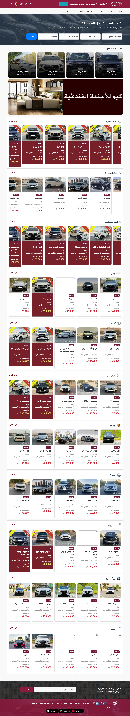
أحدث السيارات (111, 173)
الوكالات (117, 11)
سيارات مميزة (112, 121)
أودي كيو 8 (92, 146)
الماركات (98, 11)
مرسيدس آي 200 (113, 400)
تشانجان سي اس (23, 198)
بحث (30, 36)
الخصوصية (54, 703)
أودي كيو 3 (115, 298)
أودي (113, 273)
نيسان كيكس (114, 198)
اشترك (25, 689)
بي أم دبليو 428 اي (67, 603)
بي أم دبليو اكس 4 (44, 603)
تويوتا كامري (46, 198)
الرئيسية (102, 4)
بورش (113, 425)
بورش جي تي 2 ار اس (111, 450)
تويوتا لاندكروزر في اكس (42, 348)
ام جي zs (71, 198)
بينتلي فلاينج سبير (22, 654)
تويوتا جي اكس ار (112, 146)
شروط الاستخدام (66, 703)
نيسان (113, 475)
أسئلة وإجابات (43, 703)
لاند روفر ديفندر (23, 551)
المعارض (108, 11)
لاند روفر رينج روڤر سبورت (90, 553)
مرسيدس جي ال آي (90, 400)
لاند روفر (112, 525)
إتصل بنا (65, 11)
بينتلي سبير (47, 654)
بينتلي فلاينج (92, 654)
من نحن (77, 703)
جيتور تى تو (70, 146)
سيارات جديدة (91, 4)
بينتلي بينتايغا (69, 654)
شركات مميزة (77, 11)
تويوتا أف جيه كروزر (112, 348)
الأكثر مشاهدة (111, 222)
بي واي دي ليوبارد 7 (21, 146)
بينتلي (113, 629)
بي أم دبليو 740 (113, 603)
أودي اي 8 (93, 298)
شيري (26, 246)
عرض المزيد (13, 121)
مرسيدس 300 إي (22, 400)
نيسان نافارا (24, 500)
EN (10, 3)
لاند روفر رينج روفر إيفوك (113, 553)
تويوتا (113, 323)
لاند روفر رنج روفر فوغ (89, 246)
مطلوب (88, 11)
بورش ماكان (46, 450)
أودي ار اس (47, 298)
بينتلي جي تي (114, 654)
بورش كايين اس (68, 450)
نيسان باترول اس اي (44, 500)
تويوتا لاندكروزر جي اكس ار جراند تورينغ (90, 350)
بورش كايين (92, 450)
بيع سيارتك (63, 4)
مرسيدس (111, 375)
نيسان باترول (114, 500)
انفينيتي (94, 198)
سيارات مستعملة (76, 4)
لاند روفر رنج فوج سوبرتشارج (45, 148)
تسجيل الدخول (25, 3)
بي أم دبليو (111, 578)
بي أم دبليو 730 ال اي (89, 603)
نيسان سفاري (92, 500)
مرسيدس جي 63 (113, 246)
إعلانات (33, 703)
